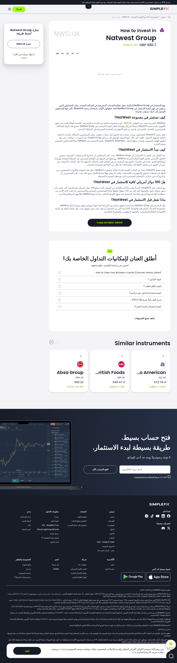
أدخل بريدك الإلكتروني (132, 469)
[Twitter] (168, 528)
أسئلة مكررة (26, 521)
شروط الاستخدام (153, 477)
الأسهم (112, 533)
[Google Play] (133, 581)
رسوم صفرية (54, 533)
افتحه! (24, 57)
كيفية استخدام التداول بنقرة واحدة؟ (145, 293)
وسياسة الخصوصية (140, 477)
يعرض (163, 17)
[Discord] (163, 528)
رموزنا (56, 517)
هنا (60, 649)
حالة (29, 525)
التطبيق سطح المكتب (79, 521)
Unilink (56, 569)
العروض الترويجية (108, 546)
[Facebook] (168, 516)
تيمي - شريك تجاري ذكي (105, 550)
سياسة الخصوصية (25, 573)
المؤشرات (110, 525)
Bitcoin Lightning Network (48, 529)
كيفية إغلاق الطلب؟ (152, 286)
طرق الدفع (55, 521)
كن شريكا (55, 564)
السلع (112, 529)
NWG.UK (126, 17)
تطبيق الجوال (82, 517)
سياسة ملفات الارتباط (23, 577)
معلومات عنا (82, 564)
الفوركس (111, 521)
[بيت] (169, 17)
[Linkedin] (163, 516)
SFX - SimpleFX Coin (50, 525)
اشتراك (19, 9)
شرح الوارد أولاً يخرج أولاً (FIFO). (146, 299)
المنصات (83, 511)
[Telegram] (146, 516)
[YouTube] (157, 516)
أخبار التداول (54, 542)
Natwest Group (131, 34)
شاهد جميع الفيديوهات (145, 318)
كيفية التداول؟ (154, 279)
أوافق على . (150, 477)
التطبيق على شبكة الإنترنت (77, 525)
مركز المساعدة (25, 517)
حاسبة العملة (26, 529)
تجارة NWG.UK (23, 44)
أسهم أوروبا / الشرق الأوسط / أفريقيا (145, 17)
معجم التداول (109, 569)
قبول (27, 650)
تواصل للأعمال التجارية (79, 573)
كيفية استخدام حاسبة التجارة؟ (147, 306)
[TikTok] (152, 516)
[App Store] (158, 581)
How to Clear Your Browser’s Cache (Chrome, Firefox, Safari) (128, 272)
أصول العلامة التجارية (79, 577)
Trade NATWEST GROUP (110, 222)
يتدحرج (28, 569)
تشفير (112, 517)
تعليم (112, 564)
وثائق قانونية (26, 564)
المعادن (111, 538)
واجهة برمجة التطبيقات (51, 538)
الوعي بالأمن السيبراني (79, 569)
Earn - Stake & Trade (105, 542)
